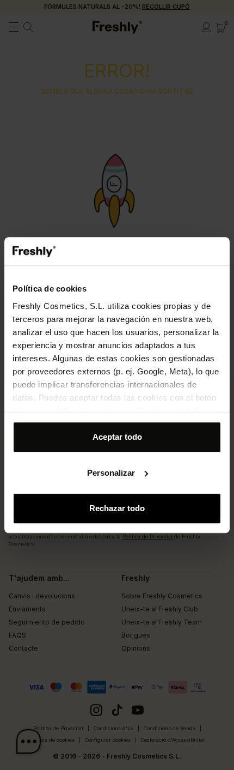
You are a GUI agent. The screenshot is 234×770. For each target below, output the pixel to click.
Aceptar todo (117, 436)
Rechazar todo (117, 508)
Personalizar (111, 472)
